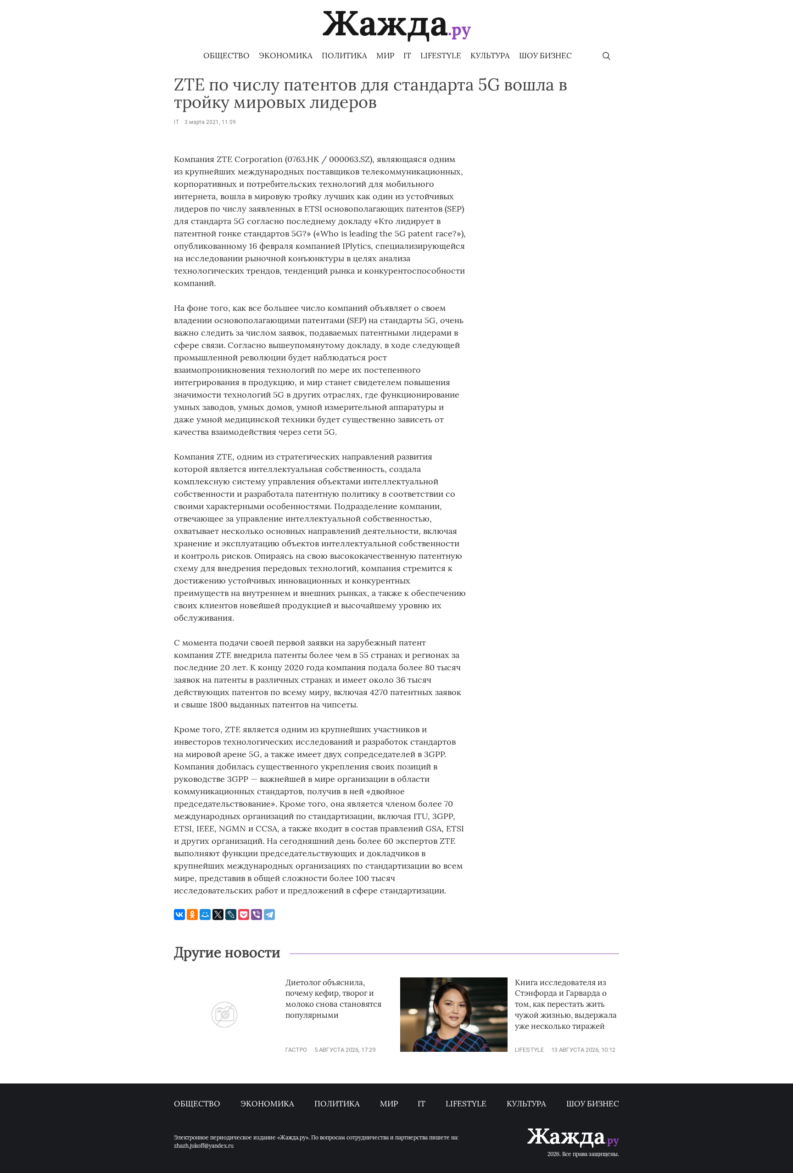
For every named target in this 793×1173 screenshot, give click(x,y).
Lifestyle (440, 56)
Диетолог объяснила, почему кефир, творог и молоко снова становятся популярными (333, 998)
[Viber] (256, 914)
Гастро (296, 1049)
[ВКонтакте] (179, 914)
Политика (344, 56)
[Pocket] (243, 914)
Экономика (286, 56)
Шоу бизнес (545, 56)
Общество (226, 56)
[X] (217, 914)
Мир (385, 56)
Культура (490, 56)
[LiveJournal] (230, 914)
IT (407, 56)
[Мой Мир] (205, 914)
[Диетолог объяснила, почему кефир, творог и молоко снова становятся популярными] (224, 1050)
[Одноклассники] (192, 914)
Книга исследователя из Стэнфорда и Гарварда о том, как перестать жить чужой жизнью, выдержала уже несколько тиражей (566, 1004)
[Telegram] (269, 914)
